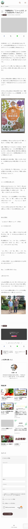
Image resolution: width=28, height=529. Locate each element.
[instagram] (14, 525)
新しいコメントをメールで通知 (9, 499)
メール (4, 484)
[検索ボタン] (20, 2)
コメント (5, 462)
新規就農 (4, 325)
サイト (4, 489)
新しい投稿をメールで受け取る (9, 503)
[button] (4, 36)
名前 (4, 479)
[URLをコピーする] (24, 36)
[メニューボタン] (25, 2)
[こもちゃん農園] (3, 2)
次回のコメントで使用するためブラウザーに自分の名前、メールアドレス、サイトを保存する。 (14, 495)
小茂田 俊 (14, 372)
